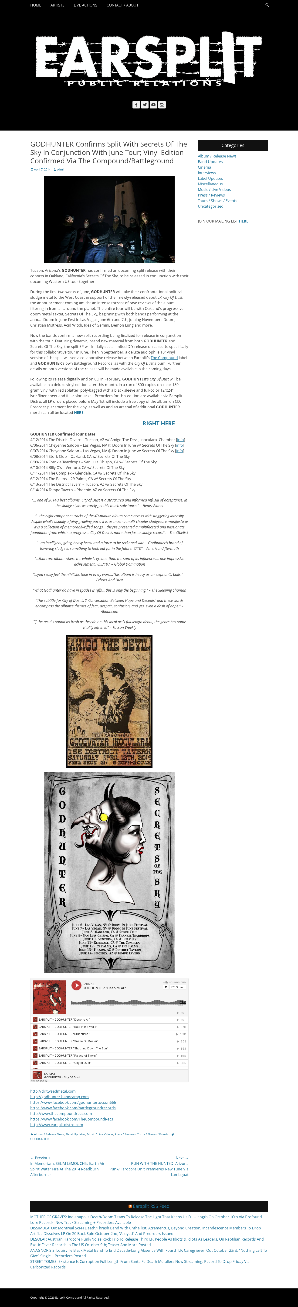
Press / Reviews (125, 1134)
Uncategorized (211, 206)
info (180, 439)
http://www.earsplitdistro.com (56, 1124)
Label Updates (210, 178)
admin (61, 169)
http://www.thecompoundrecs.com (61, 1113)
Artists (57, 5)
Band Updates (75, 1134)
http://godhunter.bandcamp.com (59, 1096)
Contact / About (123, 5)
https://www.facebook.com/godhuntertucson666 (73, 1102)
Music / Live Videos (100, 1134)
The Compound (164, 357)
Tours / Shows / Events (153, 1134)
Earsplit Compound (68, 1297)
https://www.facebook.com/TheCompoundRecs (71, 1119)
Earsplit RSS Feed (151, 1206)
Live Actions (85, 5)
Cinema (204, 167)
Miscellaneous (210, 184)
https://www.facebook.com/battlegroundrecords (73, 1107)
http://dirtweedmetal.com (53, 1091)
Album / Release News (49, 1134)
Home (35, 5)
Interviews (207, 172)
